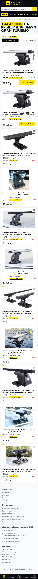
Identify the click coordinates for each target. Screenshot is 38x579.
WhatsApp (7, 562)
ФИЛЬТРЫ (10, 40)
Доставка (13, 14)
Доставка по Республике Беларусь (14, 536)
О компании (6, 492)
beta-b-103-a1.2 (16, 200)
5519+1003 (13, 476)
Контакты (5, 495)
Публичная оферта (8, 513)
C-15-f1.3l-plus (16, 78)
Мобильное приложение (10, 508)
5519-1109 (13, 160)
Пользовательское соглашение (13, 516)
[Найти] (34, 9)
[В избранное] (34, 49)
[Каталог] (3, 3)
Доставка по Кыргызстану (11, 541)
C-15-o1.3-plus (15, 397)
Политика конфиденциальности (13, 519)
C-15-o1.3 (13, 318)
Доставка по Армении (9, 533)
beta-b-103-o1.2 (16, 239)
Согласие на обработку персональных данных (18, 522)
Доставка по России (9, 530)
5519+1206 (13, 358)
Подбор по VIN (23, 14)
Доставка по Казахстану (10, 538)
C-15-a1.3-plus (15, 119)
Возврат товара (7, 511)
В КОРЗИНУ (28, 82)
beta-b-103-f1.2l (16, 279)
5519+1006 (13, 437)
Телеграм (34, 14)
